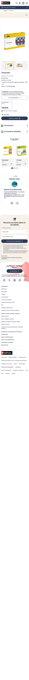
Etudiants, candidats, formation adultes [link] (10, 321)
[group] (9, 65)
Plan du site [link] (4, 357)
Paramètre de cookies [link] (6, 363)
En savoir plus (4, 255)
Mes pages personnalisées (10, 7)
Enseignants (4, 286)
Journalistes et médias (7, 342)
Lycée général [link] (4, 297)
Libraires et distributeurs (7, 339)
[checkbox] (2, 245)
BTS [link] (2, 305)
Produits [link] (13, 373)
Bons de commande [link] (6, 370)
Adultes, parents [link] (5, 324)
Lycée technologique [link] (6, 299)
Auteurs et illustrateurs (7, 337)
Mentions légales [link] (13, 357)
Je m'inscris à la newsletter (13, 241)
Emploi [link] (15, 363)
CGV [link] (2, 373)
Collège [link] (3, 294)
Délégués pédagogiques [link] (7, 367)
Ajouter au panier (13, 118)
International (4, 345)
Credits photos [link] (22, 357)
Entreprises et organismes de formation (11, 331)
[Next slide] (26, 65)
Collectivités (4, 334)
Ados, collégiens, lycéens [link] (7, 319)
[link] (12, 203)
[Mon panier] (23, 3)
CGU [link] (27, 370)
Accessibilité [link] (22, 363)
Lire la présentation (13, 97)
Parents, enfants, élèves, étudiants (10, 313)
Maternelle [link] (3, 289)
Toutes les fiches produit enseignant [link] (10, 310)
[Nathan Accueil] (5, 3)
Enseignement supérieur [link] (7, 307)
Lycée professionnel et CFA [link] (8, 302)
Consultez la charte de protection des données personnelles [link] (11, 258)
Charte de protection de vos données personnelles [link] (14, 360)
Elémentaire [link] (4, 291)
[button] (14, 41)
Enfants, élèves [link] (5, 316)
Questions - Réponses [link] (18, 370)
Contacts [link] (7, 373)
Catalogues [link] (18, 367)
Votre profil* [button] (6, 231)
